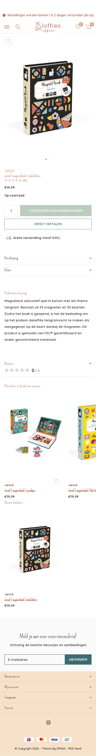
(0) (25, 180)
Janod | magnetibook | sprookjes (19, 491)
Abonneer (78, 659)
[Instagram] (48, 722)
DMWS (61, 748)
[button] (6, 27)
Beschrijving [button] (11, 258)
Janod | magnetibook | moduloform (20, 600)
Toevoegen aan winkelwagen (56, 210)
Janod (9, 170)
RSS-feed (74, 748)
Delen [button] (7, 270)
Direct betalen (48, 224)
